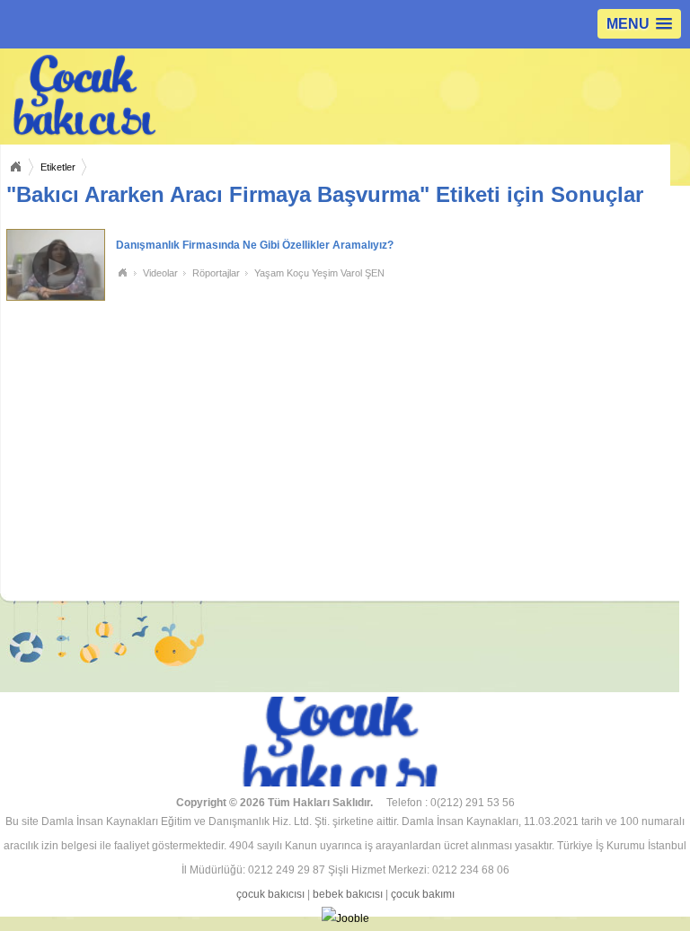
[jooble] (345, 919)
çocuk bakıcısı (270, 894)
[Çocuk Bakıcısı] (182, 96)
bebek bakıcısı (348, 894)
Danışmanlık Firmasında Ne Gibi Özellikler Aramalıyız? (255, 245)
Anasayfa (15, 167)
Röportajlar (216, 273)
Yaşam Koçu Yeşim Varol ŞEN (319, 273)
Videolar (160, 273)
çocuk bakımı (423, 894)
